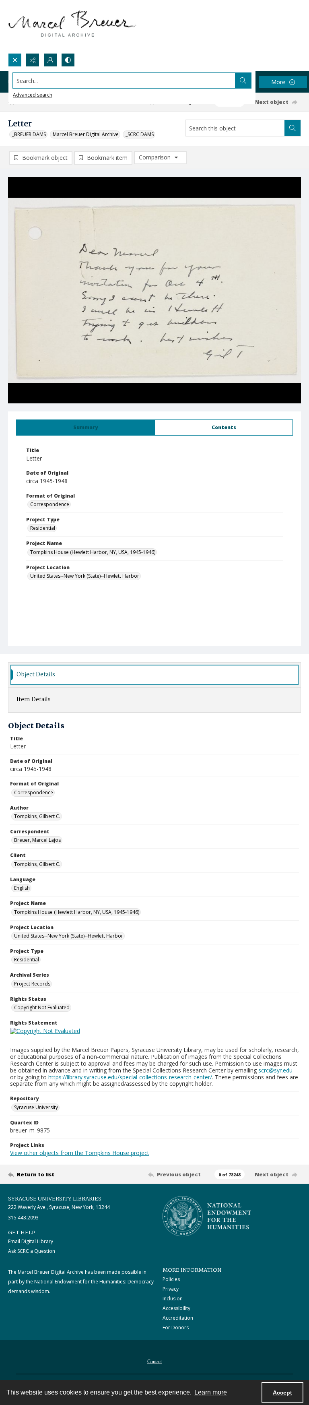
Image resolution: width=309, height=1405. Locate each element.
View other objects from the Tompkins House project (79, 1153)
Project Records (32, 983)
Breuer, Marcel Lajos (37, 840)
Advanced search (32, 94)
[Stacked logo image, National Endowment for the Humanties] (207, 1216)
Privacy (171, 1288)
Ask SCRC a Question (31, 1251)
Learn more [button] (210, 1392)
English (22, 887)
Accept (282, 1392)
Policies (171, 1279)
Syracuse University (36, 1107)
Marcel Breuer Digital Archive (86, 134)
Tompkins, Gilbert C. (37, 816)
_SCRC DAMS (140, 134)
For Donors (176, 1327)
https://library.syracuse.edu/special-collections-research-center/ (130, 1077)
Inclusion (173, 1298)
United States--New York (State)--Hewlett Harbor (84, 575)
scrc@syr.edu (275, 1070)
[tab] (85, 427)
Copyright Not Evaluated (42, 1007)
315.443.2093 (23, 1217)
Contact (154, 1361)
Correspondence (49, 504)
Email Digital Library (30, 1241)
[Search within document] (292, 128)
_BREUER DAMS (29, 134)
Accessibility (176, 1308)
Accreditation (178, 1317)
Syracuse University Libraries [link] (54, 1198)
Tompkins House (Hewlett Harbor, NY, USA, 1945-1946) (92, 552)
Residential (42, 528)
